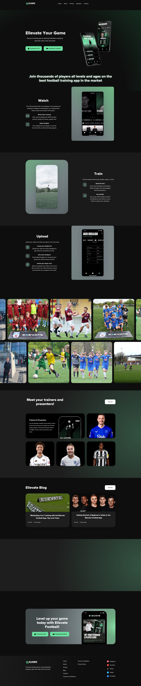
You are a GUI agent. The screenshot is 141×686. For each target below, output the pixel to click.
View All (110, 402)
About (65, 3)
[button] (26, 573)
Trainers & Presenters (69, 676)
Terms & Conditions (83, 661)
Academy (79, 3)
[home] (32, 3)
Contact (86, 3)
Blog (64, 670)
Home (59, 3)
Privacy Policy (82, 664)
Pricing (72, 3)
